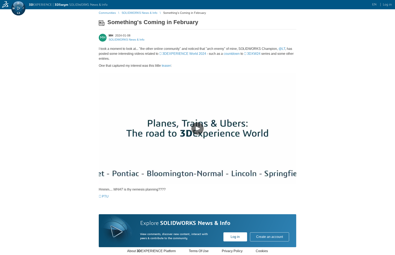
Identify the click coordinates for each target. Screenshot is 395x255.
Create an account (269, 237)
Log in (235, 237)
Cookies (262, 251)
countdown (232, 53)
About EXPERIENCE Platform (151, 251)
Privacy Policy (232, 251)
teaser (166, 65)
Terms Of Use (199, 251)
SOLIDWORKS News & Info (126, 39)
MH (111, 35)
